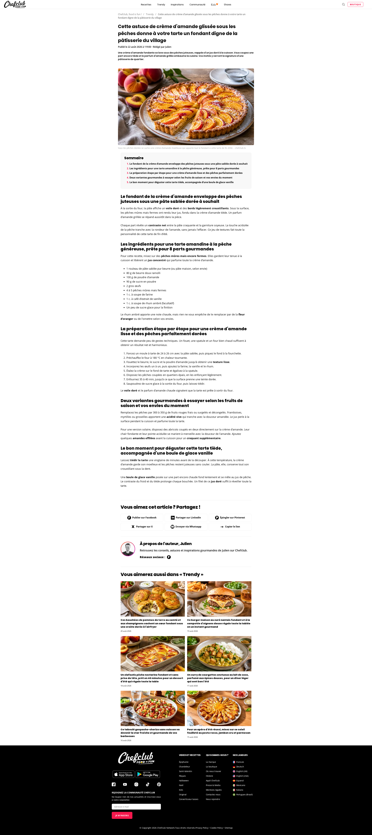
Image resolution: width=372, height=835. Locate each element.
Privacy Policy (201, 827)
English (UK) (241, 771)
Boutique (355, 4)
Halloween (184, 780)
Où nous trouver (213, 771)
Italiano (239, 789)
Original (183, 794)
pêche (131, 229)
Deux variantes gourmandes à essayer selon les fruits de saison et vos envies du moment (180, 177)
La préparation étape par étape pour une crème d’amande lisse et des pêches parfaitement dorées (186, 173)
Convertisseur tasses (188, 799)
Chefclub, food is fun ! (130, 14)
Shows (227, 4)
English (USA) (242, 776)
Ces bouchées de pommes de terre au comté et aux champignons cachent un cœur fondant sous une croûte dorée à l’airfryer (152, 623)
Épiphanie (183, 762)
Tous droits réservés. (185, 827)
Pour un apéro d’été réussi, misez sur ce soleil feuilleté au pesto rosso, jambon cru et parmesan (218, 731)
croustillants (220, 208)
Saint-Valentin (185, 771)
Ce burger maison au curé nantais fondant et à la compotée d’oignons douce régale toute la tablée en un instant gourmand (218, 623)
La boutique (211, 766)
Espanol (240, 780)
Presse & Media (213, 785)
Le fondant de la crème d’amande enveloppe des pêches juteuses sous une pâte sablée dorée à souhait (188, 163)
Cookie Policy (216, 827)
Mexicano (240, 785)
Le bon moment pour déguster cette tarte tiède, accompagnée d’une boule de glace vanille (181, 182)
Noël (181, 785)
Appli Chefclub (213, 780)
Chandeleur (184, 766)
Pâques (182, 776)
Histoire (209, 776)
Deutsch (240, 766)
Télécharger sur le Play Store (148, 774)
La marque (211, 762)
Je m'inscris (122, 815)
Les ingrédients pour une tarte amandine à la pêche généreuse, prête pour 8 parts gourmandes (184, 168)
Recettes (146, 4)
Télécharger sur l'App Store (123, 774)
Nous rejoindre (213, 799)
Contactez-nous (213, 794)
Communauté (197, 4)
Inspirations (177, 4)
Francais (240, 762)
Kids (181, 789)
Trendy (161, 4)
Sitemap (229, 827)
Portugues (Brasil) (244, 794)
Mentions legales (214, 789)
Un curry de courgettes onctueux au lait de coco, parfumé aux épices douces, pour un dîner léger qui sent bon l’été (218, 678)
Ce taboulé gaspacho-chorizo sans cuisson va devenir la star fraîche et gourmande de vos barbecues (150, 733)
